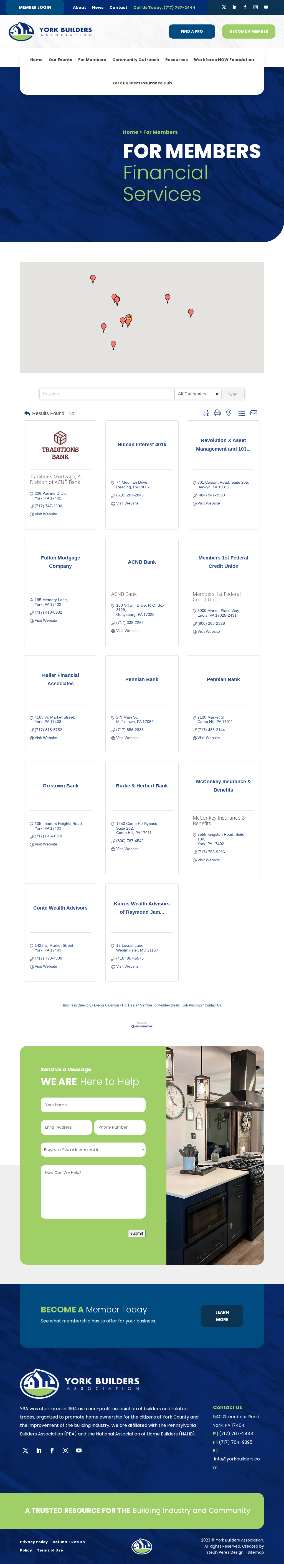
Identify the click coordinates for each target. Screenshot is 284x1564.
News (97, 7)
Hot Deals (129, 1005)
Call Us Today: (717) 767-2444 (164, 7)
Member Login (35, 7)
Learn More (222, 1315)
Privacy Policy (34, 1542)
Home (36, 59)
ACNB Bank (124, 594)
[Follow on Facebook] (245, 7)
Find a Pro (192, 31)
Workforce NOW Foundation (224, 59)
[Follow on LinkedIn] (234, 7)
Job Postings (192, 1005)
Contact (118, 7)
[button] (104, 328)
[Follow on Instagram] (255, 7)
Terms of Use (50, 1550)
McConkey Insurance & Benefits (219, 820)
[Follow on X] (224, 7)
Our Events (60, 59)
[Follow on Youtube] (266, 7)
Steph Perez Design (225, 1552)
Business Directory (77, 1005)
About (79, 7)
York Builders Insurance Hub (142, 83)
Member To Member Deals (160, 1005)
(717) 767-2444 (236, 1433)
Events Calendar (106, 1005)
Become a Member (249, 31)
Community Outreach (135, 59)
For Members (92, 59)
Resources (176, 59)
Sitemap (256, 1552)
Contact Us (213, 1005)
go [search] (235, 394)
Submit (136, 1233)
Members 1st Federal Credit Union (217, 597)
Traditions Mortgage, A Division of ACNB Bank (55, 479)
